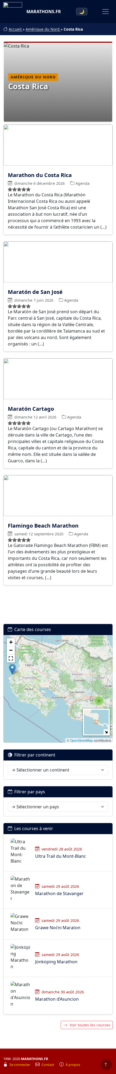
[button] (98, 700)
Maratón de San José (35, 291)
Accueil (16, 29)
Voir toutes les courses (90, 1025)
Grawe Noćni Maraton (57, 928)
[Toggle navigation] (105, 11)
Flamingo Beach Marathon (43, 525)
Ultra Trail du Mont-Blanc (60, 856)
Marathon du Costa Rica (40, 175)
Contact (48, 1064)
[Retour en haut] (106, 1064)
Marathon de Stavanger (59, 893)
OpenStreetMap (81, 740)
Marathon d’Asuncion (57, 999)
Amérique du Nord (43, 29)
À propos (73, 1064)
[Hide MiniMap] (106, 731)
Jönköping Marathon (56, 962)
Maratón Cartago (31, 408)
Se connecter (20, 1064)
